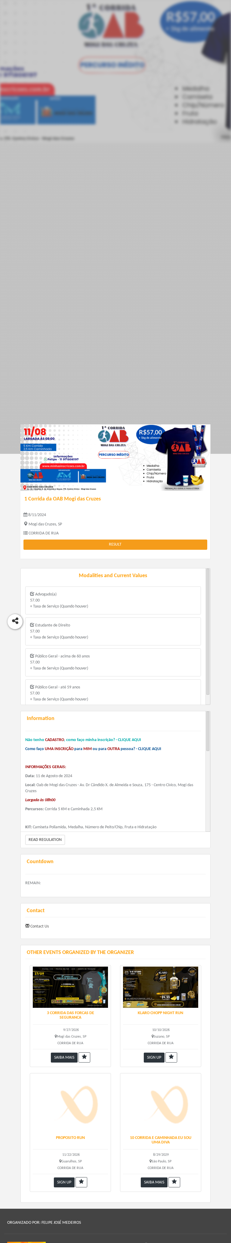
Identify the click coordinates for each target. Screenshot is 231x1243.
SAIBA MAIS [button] (64, 1057)
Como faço (35, 749)
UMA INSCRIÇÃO (59, 749)
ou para (99, 749)
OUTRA (114, 749)
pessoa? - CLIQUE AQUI (141, 749)
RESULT (115, 544)
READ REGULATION (45, 840)
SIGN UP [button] (154, 1057)
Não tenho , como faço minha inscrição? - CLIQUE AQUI (83, 740)
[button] (84, 1057)
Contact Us (39, 926)
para (78, 749)
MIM (87, 749)
